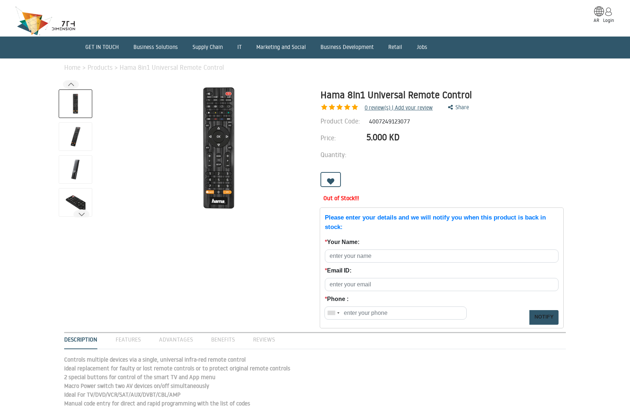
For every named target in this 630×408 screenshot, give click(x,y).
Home (73, 67)
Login (608, 20)
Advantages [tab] (176, 339)
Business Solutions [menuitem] (155, 46)
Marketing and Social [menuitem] (281, 46)
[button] (81, 215)
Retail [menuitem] (395, 46)
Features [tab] (128, 339)
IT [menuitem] (239, 46)
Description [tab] (80, 339)
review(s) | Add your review (399, 107)
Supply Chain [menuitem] (207, 46)
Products (101, 67)
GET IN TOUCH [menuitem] (102, 46)
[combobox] (333, 313)
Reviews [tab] (264, 339)
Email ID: (338, 270)
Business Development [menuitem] (347, 46)
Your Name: (342, 242)
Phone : (337, 299)
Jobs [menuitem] (422, 46)
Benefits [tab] (223, 339)
